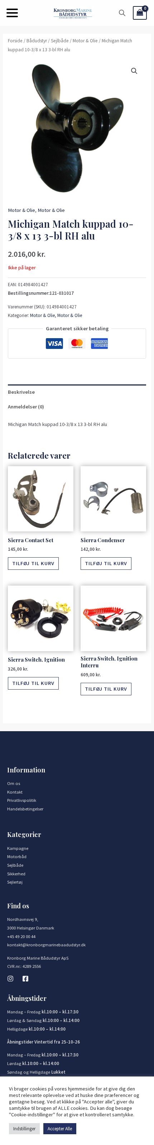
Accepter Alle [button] (60, 1129)
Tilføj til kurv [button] (33, 563)
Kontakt (15, 792)
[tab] (77, 391)
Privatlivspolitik (21, 800)
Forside (15, 41)
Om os (13, 783)
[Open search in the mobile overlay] (122, 13)
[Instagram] (10, 978)
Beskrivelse (21, 392)
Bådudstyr (37, 41)
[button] (12, 13)
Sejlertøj (15, 882)
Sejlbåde (60, 41)
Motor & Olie (85, 41)
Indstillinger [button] (24, 1129)
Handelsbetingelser (25, 809)
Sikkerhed (16, 873)
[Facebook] (25, 978)
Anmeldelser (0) (26, 406)
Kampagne (17, 848)
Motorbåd (17, 856)
